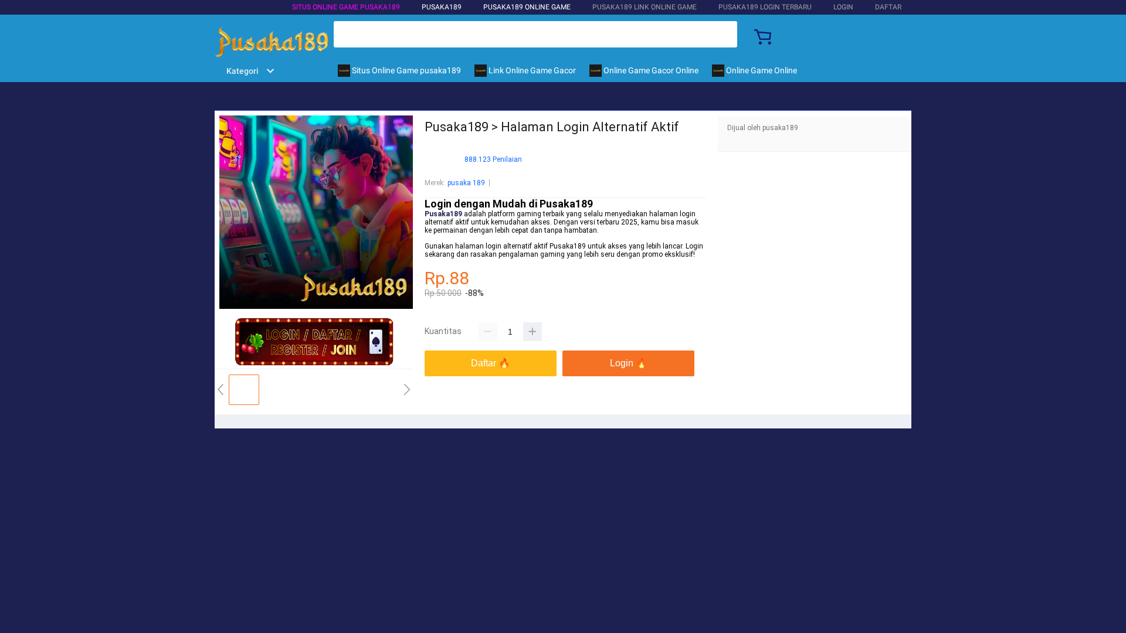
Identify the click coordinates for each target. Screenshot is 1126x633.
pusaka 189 (466, 183)
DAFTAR (888, 7)
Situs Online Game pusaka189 (346, 7)
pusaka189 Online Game (527, 7)
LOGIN (843, 7)
